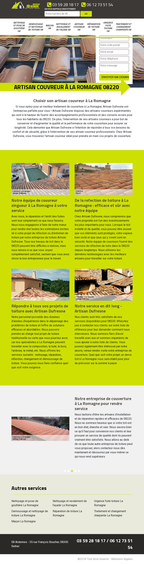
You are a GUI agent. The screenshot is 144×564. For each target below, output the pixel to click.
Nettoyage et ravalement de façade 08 (63, 26)
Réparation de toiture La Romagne (67, 513)
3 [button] (72, 471)
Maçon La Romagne (23, 521)
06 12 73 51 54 (99, 4)
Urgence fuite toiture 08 (108, 27)
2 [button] (68, 471)
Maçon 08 (49, 26)
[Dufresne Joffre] (25, 9)
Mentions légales (122, 559)
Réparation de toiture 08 (93, 26)
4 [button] (75, 471)
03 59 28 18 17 (65, 4)
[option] (72, 429)
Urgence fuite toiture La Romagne (108, 503)
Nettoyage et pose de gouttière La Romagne (24, 503)
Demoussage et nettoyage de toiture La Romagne (29, 513)
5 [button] (79, 471)
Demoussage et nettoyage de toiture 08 (35, 26)
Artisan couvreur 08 (78, 26)
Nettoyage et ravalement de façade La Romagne (70, 503)
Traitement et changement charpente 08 (123, 26)
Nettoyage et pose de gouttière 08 (19, 27)
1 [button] (65, 471)
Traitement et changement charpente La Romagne (110, 513)
